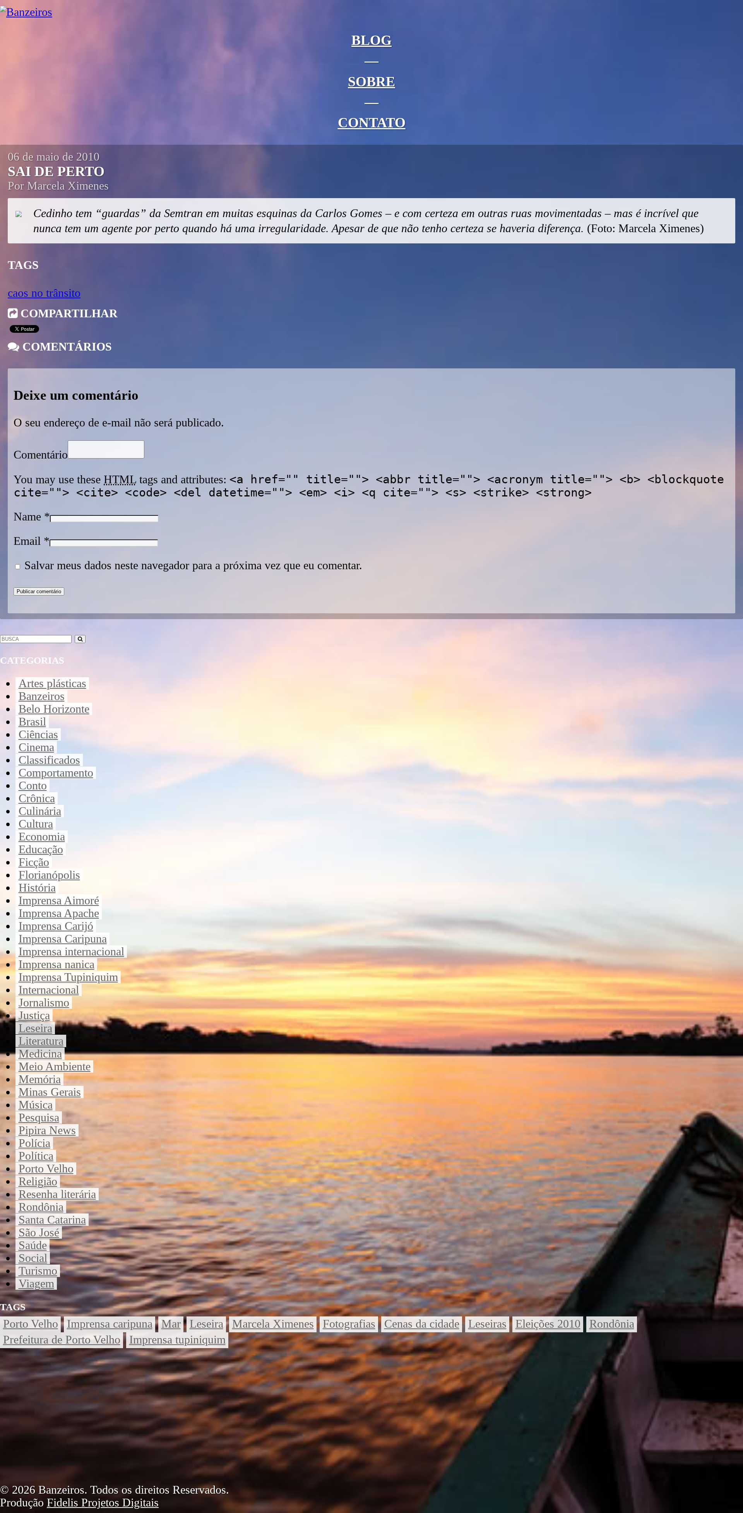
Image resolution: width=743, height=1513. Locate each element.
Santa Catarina (52, 1219)
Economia (42, 836)
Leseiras (487, 1324)
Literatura (41, 1041)
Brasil (32, 721)
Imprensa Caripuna (63, 939)
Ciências (38, 734)
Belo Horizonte (54, 709)
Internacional (49, 990)
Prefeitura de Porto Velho (61, 1339)
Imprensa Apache (59, 913)
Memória (40, 1079)
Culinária (40, 811)
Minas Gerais (50, 1092)
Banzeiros (42, 696)
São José (39, 1232)
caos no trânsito (44, 293)
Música (36, 1105)
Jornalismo (44, 1002)
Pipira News (47, 1130)
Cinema (36, 747)
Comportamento (56, 773)
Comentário (41, 454)
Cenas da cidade (421, 1324)
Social (33, 1258)
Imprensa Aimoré (59, 900)
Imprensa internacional (71, 951)
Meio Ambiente (55, 1066)
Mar (171, 1324)
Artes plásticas (52, 683)
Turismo (38, 1271)
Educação (41, 849)
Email (27, 541)
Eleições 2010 (547, 1324)
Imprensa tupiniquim (177, 1339)
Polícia (34, 1143)
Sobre (371, 81)
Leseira (35, 1028)
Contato (372, 122)
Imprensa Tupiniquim (68, 977)
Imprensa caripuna (109, 1324)
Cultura (36, 824)
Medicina (40, 1053)
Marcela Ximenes (273, 1324)
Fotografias (349, 1324)
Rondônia (41, 1207)
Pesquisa (39, 1117)
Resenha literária (57, 1194)
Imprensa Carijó (56, 926)
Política (36, 1156)
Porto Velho (46, 1168)
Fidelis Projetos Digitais (103, 1502)
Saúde (33, 1245)
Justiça (34, 1015)
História (37, 887)
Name (27, 516)
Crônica (37, 798)
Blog (371, 40)
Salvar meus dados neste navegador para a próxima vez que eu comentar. (193, 565)
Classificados (49, 760)
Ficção (34, 862)
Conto (33, 785)
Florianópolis (49, 875)
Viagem (36, 1283)
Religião (38, 1181)
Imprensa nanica (56, 964)
